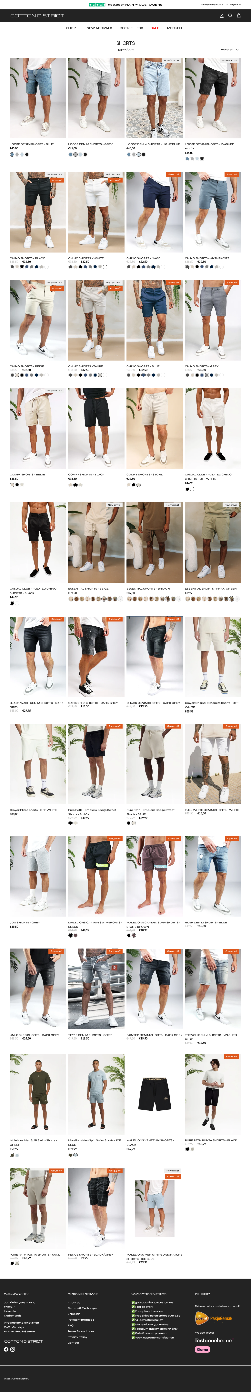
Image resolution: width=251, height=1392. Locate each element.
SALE (155, 28)
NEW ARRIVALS (99, 28)
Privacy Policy (77, 1337)
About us (74, 1302)
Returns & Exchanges (82, 1308)
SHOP (71, 28)
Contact (73, 1342)
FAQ (71, 1325)
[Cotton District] (37, 15)
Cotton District (20, 1378)
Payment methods (81, 1319)
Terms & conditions (81, 1331)
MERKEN (174, 28)
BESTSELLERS (131, 28)
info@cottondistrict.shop (21, 1322)
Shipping (74, 1314)
